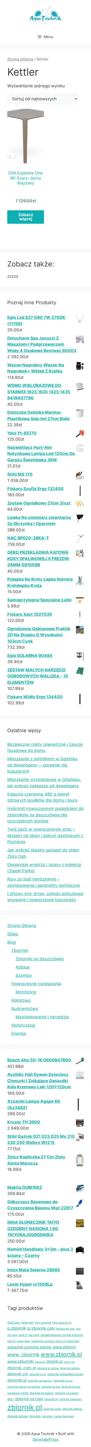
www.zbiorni (64, 1347)
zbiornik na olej (50, 1386)
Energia (18, 1033)
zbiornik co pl (37, 1374)
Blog (11, 942)
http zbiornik (43, 1322)
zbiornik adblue (70, 1368)
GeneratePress (45, 1439)
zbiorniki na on (63, 1380)
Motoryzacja (23, 1025)
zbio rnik (69, 1362)
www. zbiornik (23, 1354)
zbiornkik (35, 1416)
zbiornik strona (72, 1409)
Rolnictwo (20, 1000)
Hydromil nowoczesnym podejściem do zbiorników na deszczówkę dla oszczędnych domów (45, 814)
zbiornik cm (17, 1374)
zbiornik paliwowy (70, 1399)
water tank (23, 1341)
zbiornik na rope (29, 1398)
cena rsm (27, 1322)
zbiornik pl (24, 1407)
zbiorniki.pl (16, 1380)
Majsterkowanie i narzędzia (42, 1016)
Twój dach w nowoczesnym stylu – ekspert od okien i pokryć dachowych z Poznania (45, 835)
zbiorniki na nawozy (40, 1380)
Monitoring (26, 992)
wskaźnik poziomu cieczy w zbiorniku (55, 1341)
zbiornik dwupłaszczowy (65, 1374)
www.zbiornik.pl (61, 1354)
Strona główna (20, 59)
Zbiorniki (19, 950)
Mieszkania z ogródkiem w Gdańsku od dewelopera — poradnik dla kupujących (42, 765)
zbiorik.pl (54, 1361)
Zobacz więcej (25, 216)
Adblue (23, 967)
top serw (33, 1335)
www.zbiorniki (20, 1361)
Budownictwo (24, 1008)
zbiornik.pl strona (48, 1368)
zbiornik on (51, 1399)
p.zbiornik (16, 1328)
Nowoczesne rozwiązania (36, 983)
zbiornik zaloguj (17, 1416)
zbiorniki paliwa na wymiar (23, 1386)
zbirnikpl (47, 1416)
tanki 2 (22, 1335)
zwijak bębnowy (64, 1416)
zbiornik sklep (52, 1409)
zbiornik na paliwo (42, 1393)
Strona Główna (21, 925)
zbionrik (40, 1362)
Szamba (24, 975)
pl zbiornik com (41, 1328)
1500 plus (13, 1322)
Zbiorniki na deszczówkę (40, 958)
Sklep (12, 933)
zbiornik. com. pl (21, 1368)
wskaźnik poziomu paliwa (29, 1347)
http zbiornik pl (61, 1322)
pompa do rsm (65, 1328)
